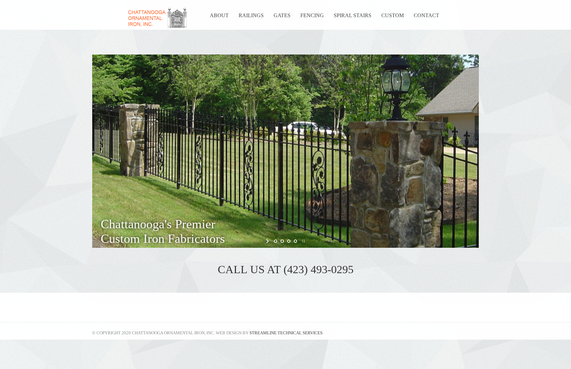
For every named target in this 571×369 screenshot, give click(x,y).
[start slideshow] (268, 241)
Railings (251, 15)
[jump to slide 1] (275, 241)
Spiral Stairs (352, 15)
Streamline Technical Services (286, 332)
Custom (392, 15)
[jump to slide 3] (289, 241)
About (219, 15)
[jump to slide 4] (295, 241)
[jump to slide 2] (282, 241)
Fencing (312, 15)
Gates (282, 15)
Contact (426, 15)
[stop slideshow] (303, 241)
